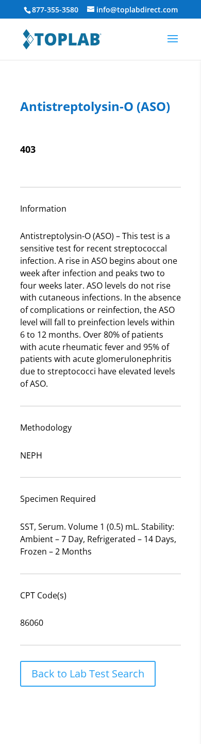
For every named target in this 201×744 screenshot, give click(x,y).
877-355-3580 (55, 9)
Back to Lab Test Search (87, 673)
